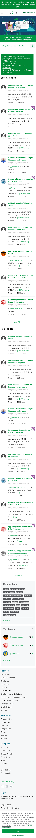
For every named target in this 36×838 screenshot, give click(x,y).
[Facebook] (11, 786)
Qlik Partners (5, 722)
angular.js (19, 592)
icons (18, 605)
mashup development (17, 589)
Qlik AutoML (5, 684)
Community (6, 68)
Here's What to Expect (21, 40)
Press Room (5, 751)
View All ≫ (18, 322)
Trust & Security (7, 754)
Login (28, 2)
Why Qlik (4, 710)
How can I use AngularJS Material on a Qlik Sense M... (20, 503)
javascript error (9, 608)
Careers (4, 764)
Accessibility (5, 757)
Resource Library (7, 719)
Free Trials (4, 726)
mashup (6, 612)
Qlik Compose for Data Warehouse (13, 697)
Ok (18, 831)
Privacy (3, 760)
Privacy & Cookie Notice (10, 808)
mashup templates (10, 615)
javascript (25, 605)
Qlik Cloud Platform (8, 678)
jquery (18, 608)
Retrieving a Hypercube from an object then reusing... (20, 552)
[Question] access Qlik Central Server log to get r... (20, 301)
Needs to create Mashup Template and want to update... (20, 277)
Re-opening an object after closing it (20, 252)
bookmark (7, 599)
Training (4, 735)
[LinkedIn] (6, 786)
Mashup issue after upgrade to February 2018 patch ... (20, 86)
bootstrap (7, 602)
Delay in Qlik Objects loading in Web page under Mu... (20, 159)
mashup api (14, 612)
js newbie (25, 608)
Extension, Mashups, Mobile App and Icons (20, 134)
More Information (18, 835)
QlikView (4, 687)
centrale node (24, 602)
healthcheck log (9, 605)
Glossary (4, 732)
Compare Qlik (6, 729)
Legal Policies (6, 805)
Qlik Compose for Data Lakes (11, 694)
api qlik (6, 589)
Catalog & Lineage (7, 704)
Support (4, 739)
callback (15, 602)
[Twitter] (2, 786)
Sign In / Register (29, 12)
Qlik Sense (5, 681)
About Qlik (4, 747)
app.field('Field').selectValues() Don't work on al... (20, 528)
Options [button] (32, 46)
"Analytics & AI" (8, 65)
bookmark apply (17, 599)
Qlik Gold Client (6, 707)
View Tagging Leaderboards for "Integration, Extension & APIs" (18, 628)
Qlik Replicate (6, 691)
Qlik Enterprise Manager (9, 700)
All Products (5, 675)
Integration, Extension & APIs (17, 25)
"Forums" (22, 65)
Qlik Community (7, 782)
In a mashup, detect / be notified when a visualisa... (20, 110)
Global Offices (6, 770)
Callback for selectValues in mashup (20, 204)
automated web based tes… (13, 595)
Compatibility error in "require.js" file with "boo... (20, 180)
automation (27, 595)
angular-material (9, 592)
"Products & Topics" (10, 63)
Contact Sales (6, 773)
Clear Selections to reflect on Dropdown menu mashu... (20, 228)
